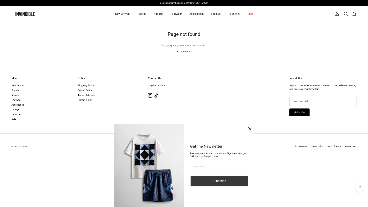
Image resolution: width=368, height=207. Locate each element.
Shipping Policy (86, 85)
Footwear (176, 13)
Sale (250, 13)
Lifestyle (216, 13)
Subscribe (299, 112)
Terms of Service (86, 95)
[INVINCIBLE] (25, 14)
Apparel (158, 13)
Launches (234, 13)
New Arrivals (122, 13)
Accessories (196, 13)
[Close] (250, 111)
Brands (142, 13)
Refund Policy (85, 90)
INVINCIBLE (23, 146)
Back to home (184, 51)
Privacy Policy (85, 100)
